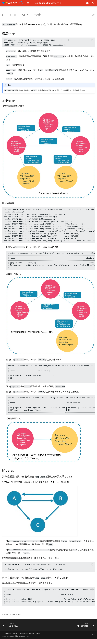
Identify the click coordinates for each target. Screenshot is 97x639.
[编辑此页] (93, 15)
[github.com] (93, 635)
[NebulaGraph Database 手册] (13, 3)
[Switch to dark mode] (87, 3)
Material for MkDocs (17, 636)
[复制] (92, 40)
